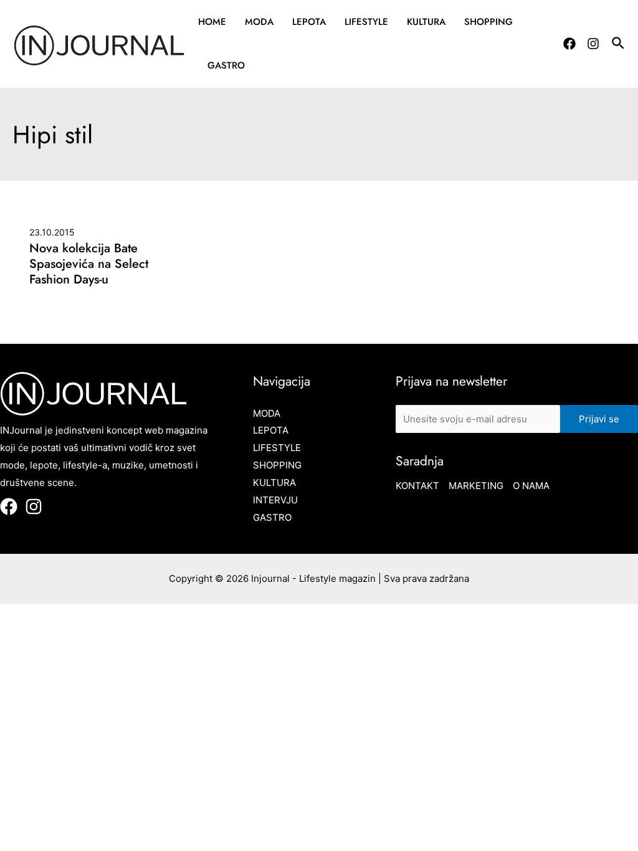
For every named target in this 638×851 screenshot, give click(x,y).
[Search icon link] (619, 45)
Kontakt (417, 486)
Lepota (309, 22)
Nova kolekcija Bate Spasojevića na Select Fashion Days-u (88, 263)
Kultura (426, 22)
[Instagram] (593, 43)
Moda (259, 22)
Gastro (226, 65)
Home (212, 22)
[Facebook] (569, 43)
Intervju (275, 500)
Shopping (488, 22)
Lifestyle (366, 22)
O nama (531, 486)
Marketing (476, 486)
